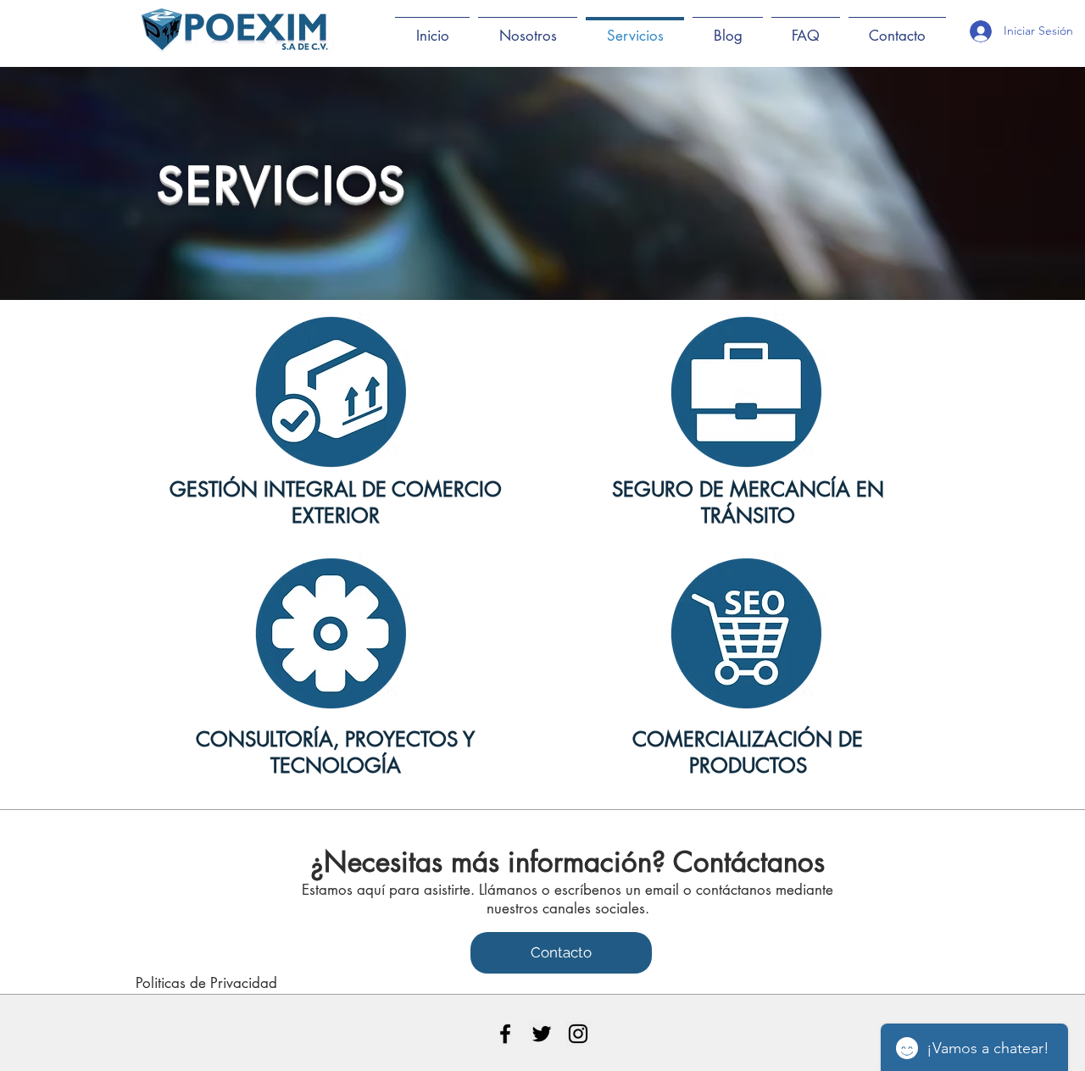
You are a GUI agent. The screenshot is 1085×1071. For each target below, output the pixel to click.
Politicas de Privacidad (206, 983)
